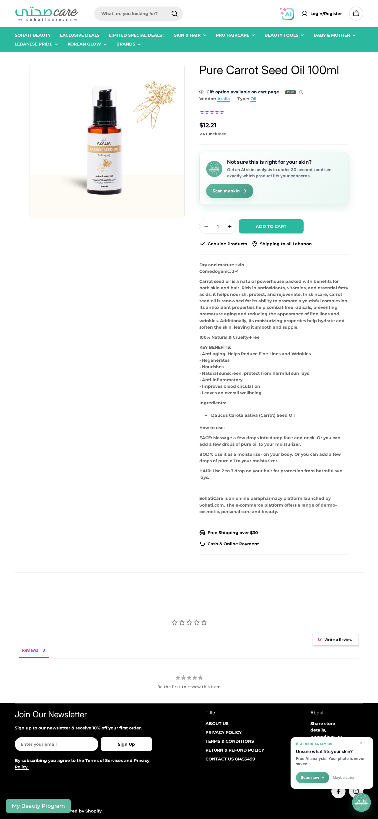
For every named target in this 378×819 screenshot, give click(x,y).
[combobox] (138, 14)
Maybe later (344, 778)
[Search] (174, 13)
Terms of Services (104, 760)
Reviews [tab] (30, 650)
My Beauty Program (38, 806)
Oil (253, 98)
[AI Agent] (287, 14)
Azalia (223, 98)
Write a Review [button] (339, 639)
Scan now (310, 777)
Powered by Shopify (80, 811)
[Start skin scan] (361, 801)
